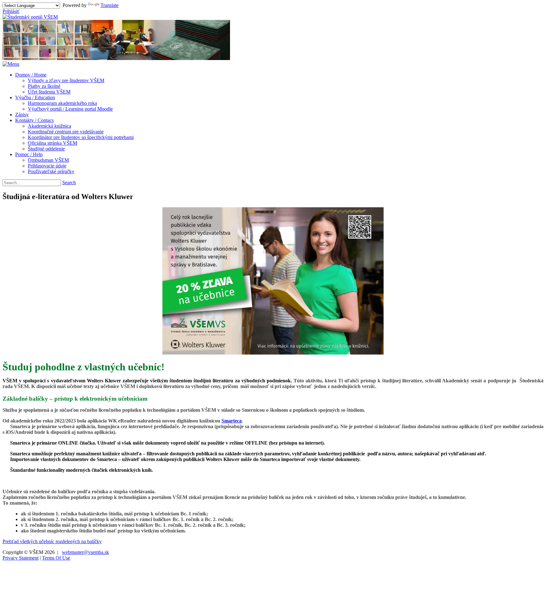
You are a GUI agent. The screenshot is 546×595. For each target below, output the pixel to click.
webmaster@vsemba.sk (85, 552)
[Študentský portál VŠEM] (30, 17)
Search (69, 182)
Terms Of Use (56, 558)
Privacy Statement (21, 558)
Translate (109, 5)
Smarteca (231, 420)
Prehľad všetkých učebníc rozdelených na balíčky (52, 541)
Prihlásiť (11, 11)
